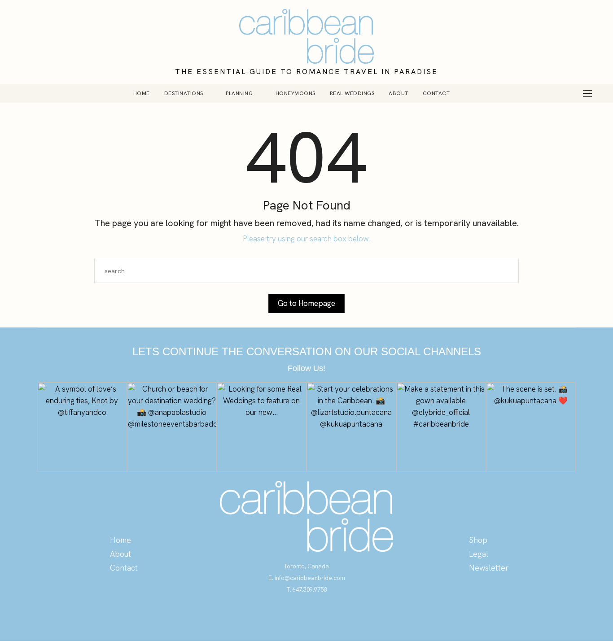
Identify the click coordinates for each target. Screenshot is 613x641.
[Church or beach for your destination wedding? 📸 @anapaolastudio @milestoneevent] (172, 427)
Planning (239, 93)
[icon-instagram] (306, 616)
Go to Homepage (306, 303)
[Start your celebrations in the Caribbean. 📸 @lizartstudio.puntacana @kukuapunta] (351, 427)
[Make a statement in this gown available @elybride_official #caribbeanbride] (441, 427)
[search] (472, 93)
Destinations (183, 93)
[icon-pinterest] (288, 616)
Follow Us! (306, 368)
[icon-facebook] (324, 616)
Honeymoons (295, 93)
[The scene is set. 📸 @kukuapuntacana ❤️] (531, 427)
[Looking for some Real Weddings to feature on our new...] (261, 427)
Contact (436, 93)
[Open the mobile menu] (587, 93)
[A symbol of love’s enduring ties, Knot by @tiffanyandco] (82, 427)
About (398, 93)
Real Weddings (352, 93)
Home (141, 93)
